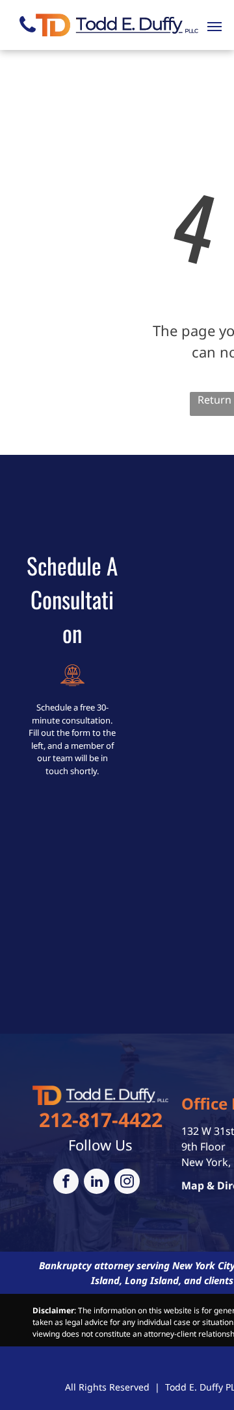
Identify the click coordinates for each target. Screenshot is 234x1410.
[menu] (215, 27)
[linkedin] (96, 1183)
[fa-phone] (28, 36)
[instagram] (127, 1183)
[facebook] (66, 1183)
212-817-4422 (100, 1119)
